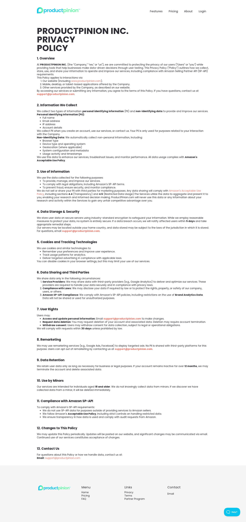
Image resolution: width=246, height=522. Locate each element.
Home (85, 492)
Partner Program (134, 499)
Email (170, 493)
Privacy (128, 492)
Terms (128, 495)
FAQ (83, 499)
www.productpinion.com (86, 81)
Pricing (85, 495)
